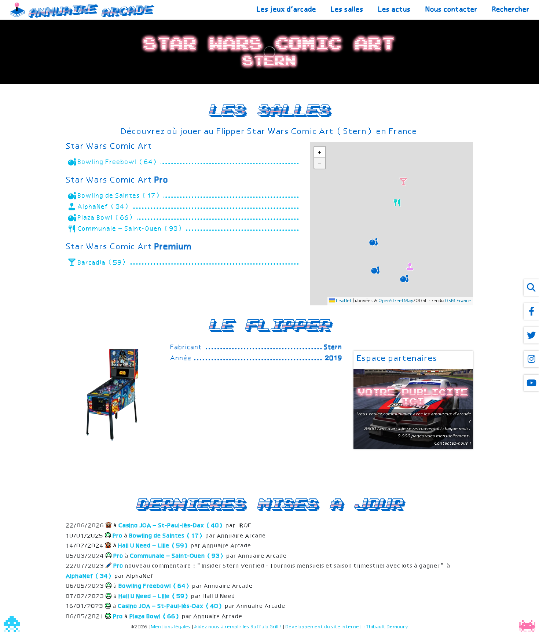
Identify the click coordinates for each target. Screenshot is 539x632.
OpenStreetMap (396, 301)
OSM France (458, 301)
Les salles (347, 10)
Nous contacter (452, 10)
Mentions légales (171, 627)
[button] (372, 241)
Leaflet (343, 301)
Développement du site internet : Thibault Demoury (347, 627)
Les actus (394, 10)
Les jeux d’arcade (286, 10)
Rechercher (511, 10)
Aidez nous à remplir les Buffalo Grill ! (238, 627)
